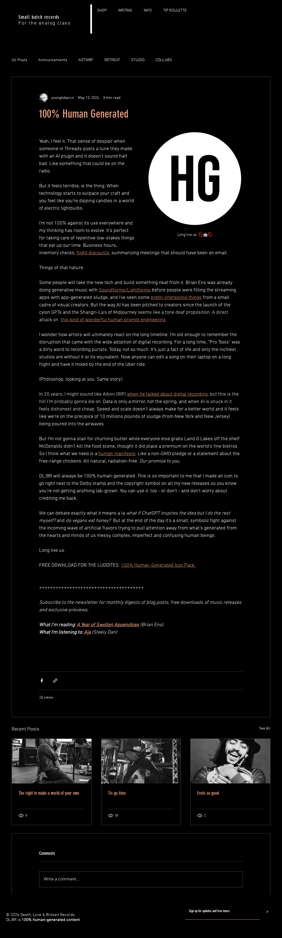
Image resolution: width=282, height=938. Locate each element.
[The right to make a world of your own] (51, 761)
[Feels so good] (230, 761)
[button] (150, 10)
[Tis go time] (141, 761)
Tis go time (117, 793)
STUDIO (138, 60)
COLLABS (164, 60)
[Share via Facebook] (41, 680)
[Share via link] (55, 680)
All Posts (19, 60)
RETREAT (112, 60)
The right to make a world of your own (48, 793)
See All (264, 728)
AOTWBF (85, 60)
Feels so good (208, 793)
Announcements (52, 60)
